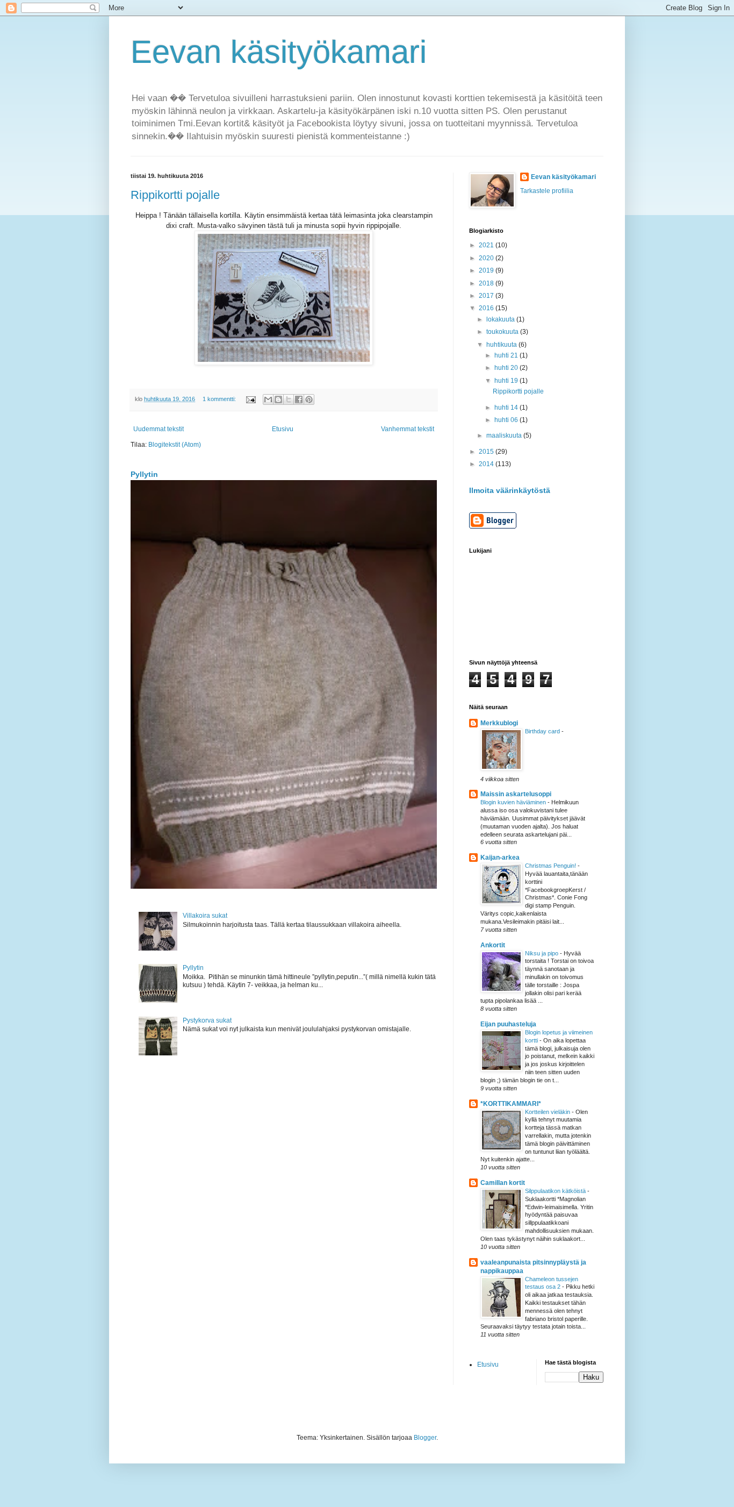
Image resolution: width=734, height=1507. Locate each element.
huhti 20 (507, 368)
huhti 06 (507, 420)
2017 (487, 295)
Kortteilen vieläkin (548, 1112)
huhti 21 (507, 355)
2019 (487, 270)
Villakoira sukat (205, 915)
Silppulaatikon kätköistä (556, 1191)
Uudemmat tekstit (158, 429)
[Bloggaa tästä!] (278, 399)
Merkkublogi (499, 723)
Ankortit (492, 945)
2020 (487, 258)
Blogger (425, 1437)
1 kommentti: (220, 399)
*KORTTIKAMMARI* (510, 1104)
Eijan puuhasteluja (508, 1024)
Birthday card (543, 731)
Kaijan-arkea (500, 857)
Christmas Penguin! (551, 865)
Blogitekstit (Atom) (174, 444)
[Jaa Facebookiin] (298, 399)
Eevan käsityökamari (279, 52)
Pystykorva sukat (207, 1020)
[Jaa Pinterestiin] (309, 399)
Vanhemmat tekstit (407, 429)
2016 (487, 308)
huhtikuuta (502, 344)
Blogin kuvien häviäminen (514, 802)
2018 (487, 283)
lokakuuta (501, 319)
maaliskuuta (504, 435)
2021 (487, 245)
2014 (487, 464)
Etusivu (282, 429)
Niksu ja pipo (542, 953)
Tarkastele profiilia (546, 191)
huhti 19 (507, 380)
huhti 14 (507, 407)
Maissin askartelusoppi (515, 794)
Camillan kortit (502, 1183)
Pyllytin (144, 474)
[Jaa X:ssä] (288, 399)
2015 (487, 451)
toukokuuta (503, 331)
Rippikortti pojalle (175, 195)
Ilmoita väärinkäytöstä (509, 490)
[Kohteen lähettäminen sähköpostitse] (268, 399)
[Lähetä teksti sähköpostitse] (250, 399)
